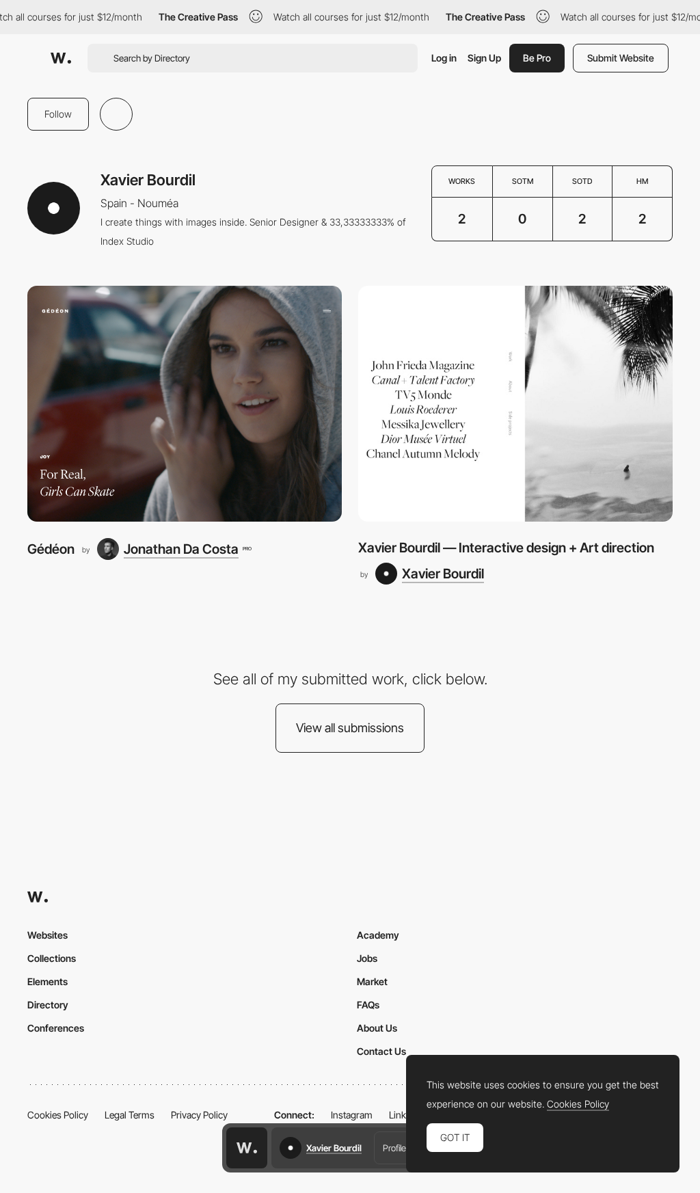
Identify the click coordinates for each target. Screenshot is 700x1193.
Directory (47, 1004)
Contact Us (381, 1051)
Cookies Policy (57, 1115)
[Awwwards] (61, 58)
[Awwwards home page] (246, 1147)
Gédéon (51, 549)
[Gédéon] (184, 404)
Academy (378, 935)
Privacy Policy (199, 1115)
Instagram (352, 1115)
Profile (394, 1147)
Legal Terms (129, 1115)
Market (372, 981)
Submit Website (620, 58)
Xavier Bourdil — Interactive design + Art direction (506, 547)
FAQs (368, 1004)
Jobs (367, 958)
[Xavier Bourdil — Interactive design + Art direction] (515, 404)
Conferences (55, 1028)
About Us (377, 1028)
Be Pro (537, 58)
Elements (47, 981)
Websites (47, 935)
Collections (51, 958)
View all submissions (350, 728)
